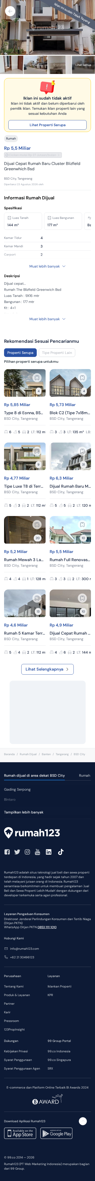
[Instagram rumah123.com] (27, 852)
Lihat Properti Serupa (48, 125)
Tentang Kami (14, 986)
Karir (7, 1012)
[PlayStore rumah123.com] (56, 1133)
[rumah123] (47, 833)
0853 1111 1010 (46, 927)
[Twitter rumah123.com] (17, 852)
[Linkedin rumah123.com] (49, 852)
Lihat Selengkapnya (44, 669)
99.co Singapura (59, 1060)
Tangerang (62, 754)
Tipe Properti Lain (57, 352)
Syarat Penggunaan (18, 1060)
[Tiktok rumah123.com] (61, 852)
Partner (9, 1004)
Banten (46, 754)
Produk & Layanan (17, 995)
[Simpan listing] (37, 377)
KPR (50, 995)
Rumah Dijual (28, 754)
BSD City (79, 754)
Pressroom (11, 1021)
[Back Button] (10, 11)
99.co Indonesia (59, 1051)
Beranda (9, 754)
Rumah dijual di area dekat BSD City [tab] (34, 775)
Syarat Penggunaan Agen (22, 1068)
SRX (50, 1068)
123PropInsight (14, 1029)
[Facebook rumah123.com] (7, 852)
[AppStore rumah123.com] (20, 1133)
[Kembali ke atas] (83, 1121)
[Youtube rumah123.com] (37, 852)
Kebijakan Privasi (16, 1051)
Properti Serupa (20, 352)
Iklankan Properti (59, 986)
